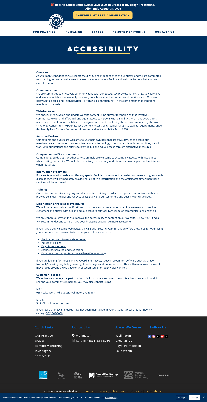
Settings (181, 397)
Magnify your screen (53, 246)
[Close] (203, 397)
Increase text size (51, 242)
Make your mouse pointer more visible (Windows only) (73, 253)
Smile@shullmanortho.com (52, 303)
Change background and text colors (62, 250)
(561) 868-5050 (54, 313)
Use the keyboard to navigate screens (63, 239)
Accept (195, 397)
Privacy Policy (111, 397)
